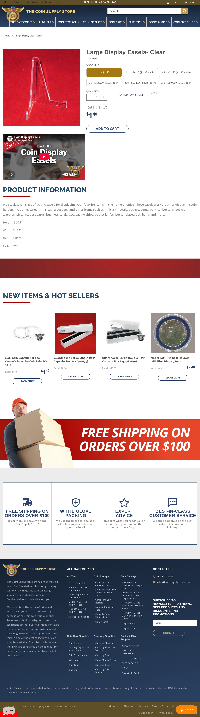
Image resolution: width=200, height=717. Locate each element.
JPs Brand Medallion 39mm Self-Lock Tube (105, 592)
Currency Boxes (103, 655)
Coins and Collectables (128, 652)
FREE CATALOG (130, 663)
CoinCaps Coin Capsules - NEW (103, 584)
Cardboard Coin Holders (103, 601)
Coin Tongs (74, 665)
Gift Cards (127, 668)
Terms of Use (160, 706)
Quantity (92, 91)
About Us (114, 706)
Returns (143, 706)
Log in (174, 2)
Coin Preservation (78, 655)
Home (6, 35)
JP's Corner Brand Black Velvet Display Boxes (132, 605)
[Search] (184, 11)
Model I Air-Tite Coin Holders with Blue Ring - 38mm (170, 359)
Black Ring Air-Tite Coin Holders (78, 589)
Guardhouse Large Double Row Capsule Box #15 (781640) (123, 359)
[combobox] (147, 11)
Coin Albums (101, 621)
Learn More (27, 381)
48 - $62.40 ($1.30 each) (176, 72)
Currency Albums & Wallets (105, 649)
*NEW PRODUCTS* (132, 646)
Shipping (129, 706)
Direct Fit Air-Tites (78, 583)
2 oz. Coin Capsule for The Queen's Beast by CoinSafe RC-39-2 (26, 361)
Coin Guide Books (131, 673)
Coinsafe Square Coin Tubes (103, 615)
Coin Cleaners (76, 643)
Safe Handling (76, 660)
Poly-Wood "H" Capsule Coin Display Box (132, 585)
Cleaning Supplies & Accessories (79, 649)
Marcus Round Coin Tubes (105, 608)
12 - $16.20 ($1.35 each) (140, 72)
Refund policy (145, 712)
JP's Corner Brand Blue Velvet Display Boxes (132, 615)
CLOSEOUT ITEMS (131, 658)
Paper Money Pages (105, 660)
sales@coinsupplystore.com (173, 582)
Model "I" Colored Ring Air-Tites (78, 603)
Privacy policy (165, 712)
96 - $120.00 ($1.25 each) (104, 82)
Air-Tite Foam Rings (79, 616)
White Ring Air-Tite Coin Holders (78, 596)
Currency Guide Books (103, 670)
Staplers (73, 670)
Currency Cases (103, 665)
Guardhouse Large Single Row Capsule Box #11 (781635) (74, 359)
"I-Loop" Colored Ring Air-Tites (77, 610)
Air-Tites (46, 210)
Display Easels (129, 623)
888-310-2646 (165, 576)
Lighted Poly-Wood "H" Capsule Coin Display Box (132, 595)
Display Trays (129, 628)
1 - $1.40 (104, 72)
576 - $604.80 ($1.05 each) (176, 82)
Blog (175, 706)
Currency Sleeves (104, 643)
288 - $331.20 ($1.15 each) (140, 82)
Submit (168, 633)
